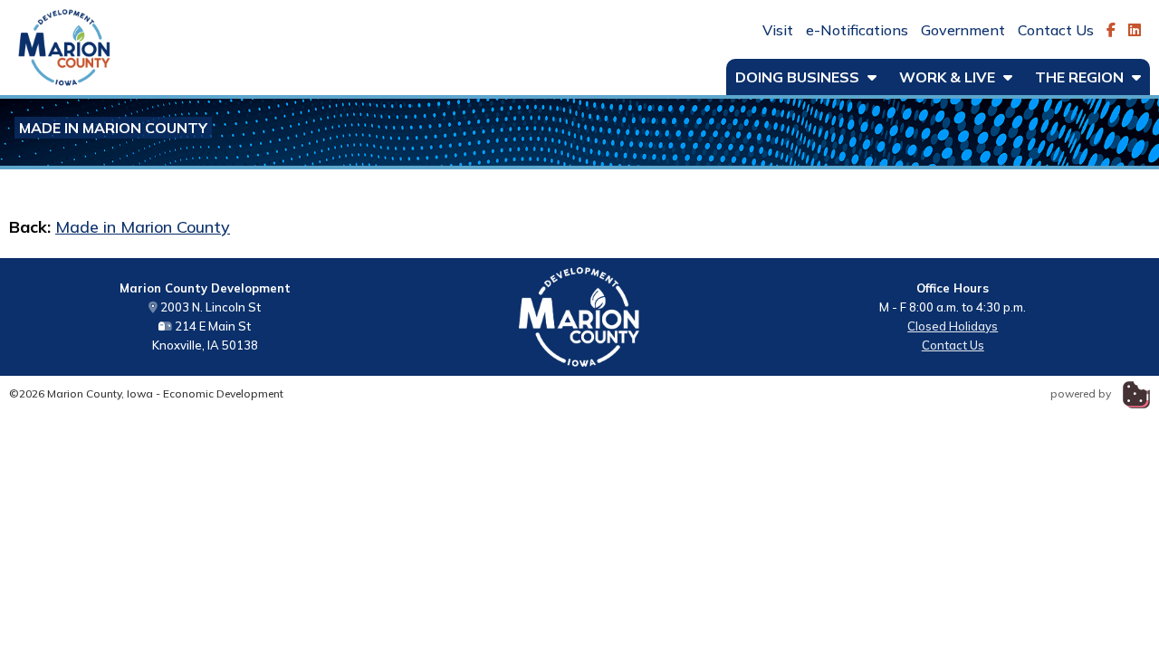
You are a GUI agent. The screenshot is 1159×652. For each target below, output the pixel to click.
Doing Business (799, 77)
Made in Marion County (113, 128)
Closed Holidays (952, 326)
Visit (777, 30)
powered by (1082, 393)
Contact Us (1056, 30)
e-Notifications (857, 30)
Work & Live (949, 77)
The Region (1081, 77)
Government (963, 30)
